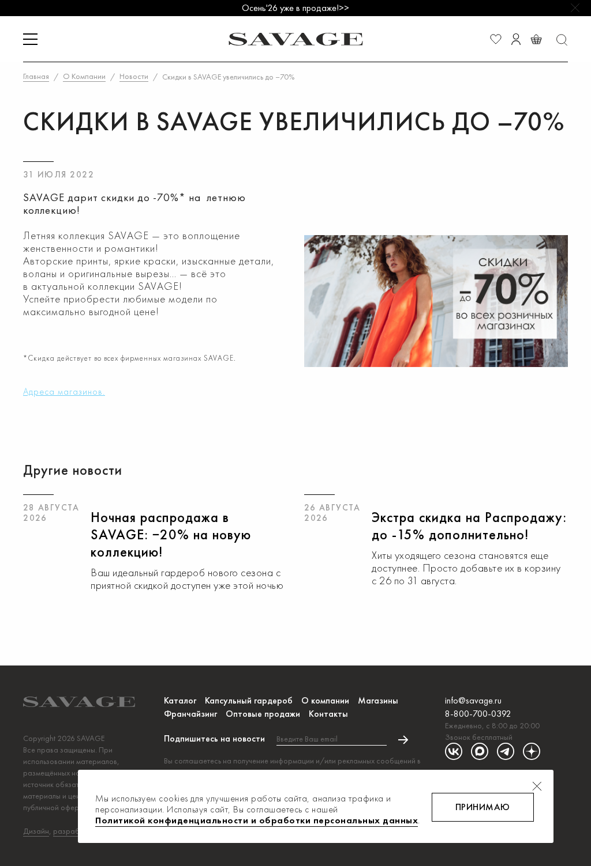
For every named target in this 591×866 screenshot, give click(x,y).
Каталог (180, 700)
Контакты (328, 714)
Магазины (378, 700)
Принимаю (482, 807)
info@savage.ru (473, 700)
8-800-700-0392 (478, 714)
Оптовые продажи (263, 714)
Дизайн (36, 831)
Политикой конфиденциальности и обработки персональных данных (256, 820)
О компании (325, 700)
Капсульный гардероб (249, 700)
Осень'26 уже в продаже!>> (295, 8)
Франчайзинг (190, 714)
